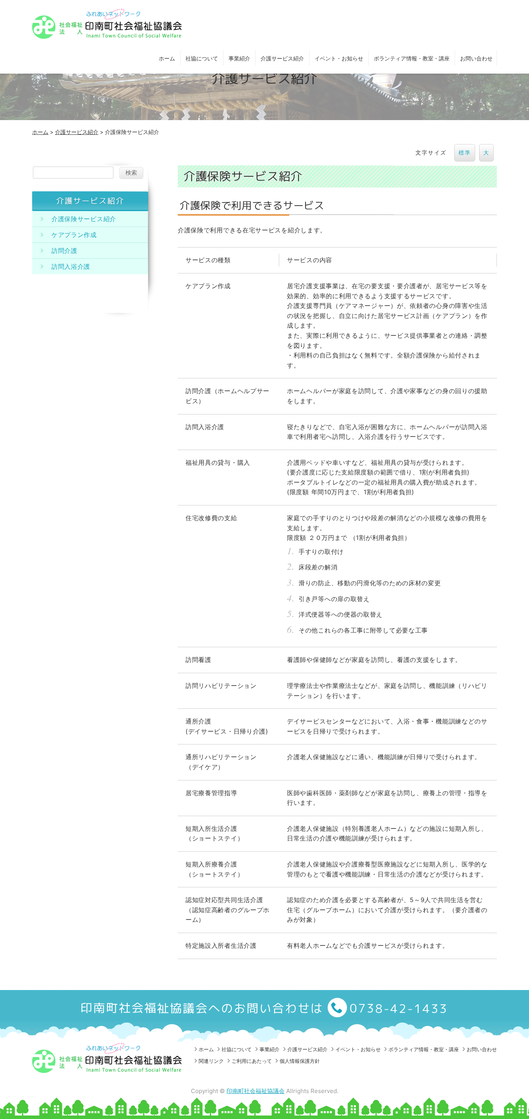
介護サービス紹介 (282, 58)
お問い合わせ (476, 58)
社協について (201, 58)
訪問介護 (64, 250)
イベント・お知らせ (338, 58)
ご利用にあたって (252, 1061)
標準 (465, 152)
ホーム (167, 58)
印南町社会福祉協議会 (256, 1091)
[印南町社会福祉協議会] (107, 36)
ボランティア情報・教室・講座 (412, 58)
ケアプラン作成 (74, 235)
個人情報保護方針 (300, 1061)
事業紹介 (239, 58)
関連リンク (211, 1061)
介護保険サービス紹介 (84, 219)
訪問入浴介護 (71, 266)
